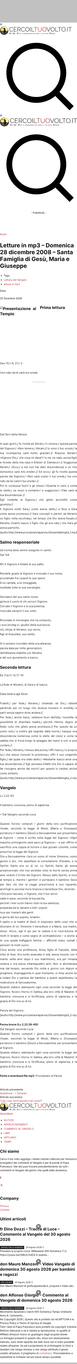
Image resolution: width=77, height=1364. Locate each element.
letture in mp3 (12, 284)
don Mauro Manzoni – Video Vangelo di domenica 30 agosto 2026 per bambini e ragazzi (37, 1269)
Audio (3, 234)
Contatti (4, 1209)
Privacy (4, 1205)
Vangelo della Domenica (12, 1247)
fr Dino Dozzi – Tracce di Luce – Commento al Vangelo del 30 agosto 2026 (35, 1234)
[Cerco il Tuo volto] (36, 33)
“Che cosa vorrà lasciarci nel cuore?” (21, 1100)
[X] (1, 1185)
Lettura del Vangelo (15, 279)
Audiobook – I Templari (13, 1093)
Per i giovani (6, 1282)
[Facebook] (0, 1177)
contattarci (45, 1353)
